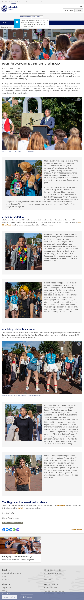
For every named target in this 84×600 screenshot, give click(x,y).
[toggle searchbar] (81, 6)
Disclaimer (47, 579)
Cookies (46, 576)
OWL (21, 508)
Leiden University (5, 2)
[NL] (68, 10)
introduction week (16, 523)
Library (42, 2)
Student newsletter (50, 588)
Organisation (6, 588)
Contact (4, 576)
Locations (5, 579)
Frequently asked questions (11, 573)
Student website (5, 27)
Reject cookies (26, 597)
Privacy (4, 591)
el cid (5, 523)
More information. (27, 594)
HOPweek (62, 505)
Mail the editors (76, 529)
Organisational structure (32, 2)
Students (13, 2)
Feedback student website (53, 573)
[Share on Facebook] (3, 529)
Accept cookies (9, 597)
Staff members (21, 2)
